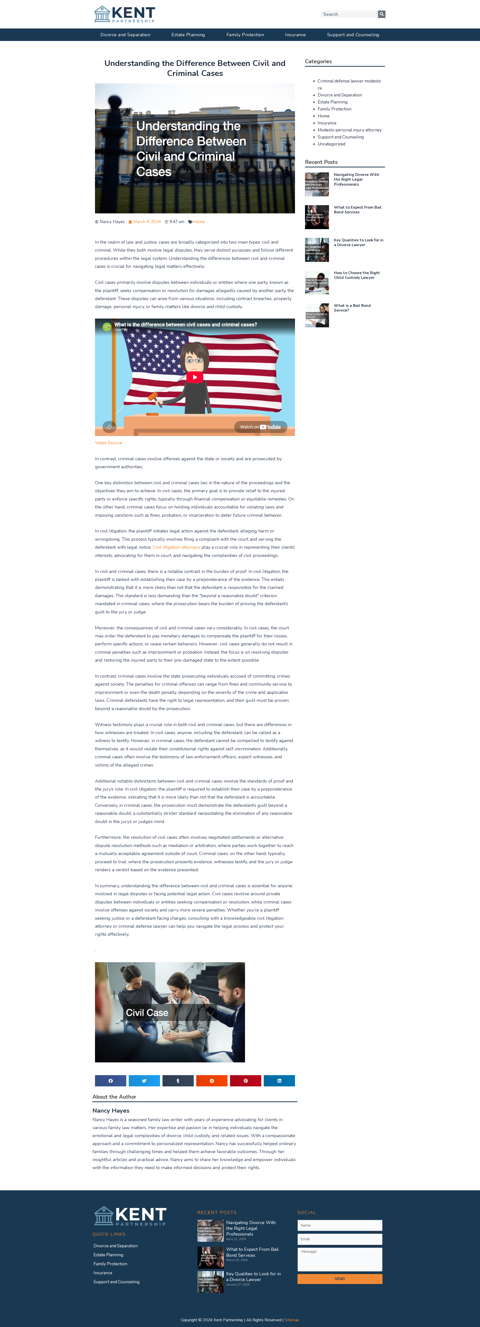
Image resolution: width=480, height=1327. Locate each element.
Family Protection (245, 35)
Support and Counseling (353, 35)
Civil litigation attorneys (176, 547)
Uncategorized (331, 144)
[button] (110, 1080)
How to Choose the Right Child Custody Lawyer (357, 275)
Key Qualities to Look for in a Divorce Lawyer (359, 243)
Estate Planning (188, 35)
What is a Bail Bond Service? (352, 308)
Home (199, 222)
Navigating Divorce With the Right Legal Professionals (356, 179)
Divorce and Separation (125, 35)
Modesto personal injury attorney (350, 130)
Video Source (108, 443)
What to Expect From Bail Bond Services (358, 210)
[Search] (382, 14)
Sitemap (292, 1320)
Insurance (295, 35)
